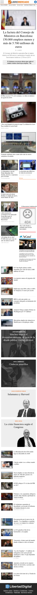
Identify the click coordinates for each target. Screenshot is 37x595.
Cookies (30, 591)
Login (35, 2)
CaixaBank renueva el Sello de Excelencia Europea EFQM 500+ (27, 251)
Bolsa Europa (12, 5)
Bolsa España (4, 5)
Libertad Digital (18, 586)
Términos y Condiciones (20, 591)
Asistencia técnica (26, 592)
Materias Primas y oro (29, 5)
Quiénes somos (8, 591)
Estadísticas (9, 592)
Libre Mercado (18, 1)
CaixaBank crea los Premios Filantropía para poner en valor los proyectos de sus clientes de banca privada (27, 255)
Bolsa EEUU (20, 5)
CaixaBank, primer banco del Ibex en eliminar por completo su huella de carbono (27, 260)
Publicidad (17, 592)
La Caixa (27, 237)
